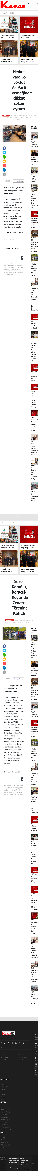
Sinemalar (4, 1122)
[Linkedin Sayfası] (16, 1043)
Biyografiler (4, 1142)
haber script (3, 1168)
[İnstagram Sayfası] (9, 1043)
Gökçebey (4, 1097)
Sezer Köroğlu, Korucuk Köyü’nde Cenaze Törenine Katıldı (34, 268)
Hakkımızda (4, 1055)
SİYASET (12, 13)
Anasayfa (5, 13)
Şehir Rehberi (5, 1127)
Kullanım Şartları (23, 1055)
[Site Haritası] (24, 1043)
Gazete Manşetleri (6, 1130)
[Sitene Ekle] (2, 1047)
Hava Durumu (5, 1107)
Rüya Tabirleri (5, 1145)
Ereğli (3, 1089)
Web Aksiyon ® (32, 1163)
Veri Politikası (5, 1060)
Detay (18, 1169)
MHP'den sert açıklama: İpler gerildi (34, 376)
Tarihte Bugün (5, 1120)
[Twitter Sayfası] (5, 1043)
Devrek (3, 1092)
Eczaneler (4, 1115)
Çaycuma (4, 1094)
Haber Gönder (22, 1060)
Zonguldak (13, 523)
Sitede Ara (4, 1137)
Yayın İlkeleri (5, 1057)
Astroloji (3, 1147)
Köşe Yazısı (4, 1084)
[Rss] (20, 1043)
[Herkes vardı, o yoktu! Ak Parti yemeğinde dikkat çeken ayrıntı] (14, 133)
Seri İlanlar (4, 1125)
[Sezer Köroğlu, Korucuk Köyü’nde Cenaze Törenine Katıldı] (14, 634)
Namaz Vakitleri (5, 1112)
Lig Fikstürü (4, 1117)
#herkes (6, 240)
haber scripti (4, 1166)
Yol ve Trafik (5, 1109)
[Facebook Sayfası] (2, 1043)
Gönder (22, 258)
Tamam (26, 1169)
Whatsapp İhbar (22, 1057)
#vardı (12, 240)
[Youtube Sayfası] (13, 1043)
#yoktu (18, 240)
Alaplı (3, 1099)
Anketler (3, 1140)
